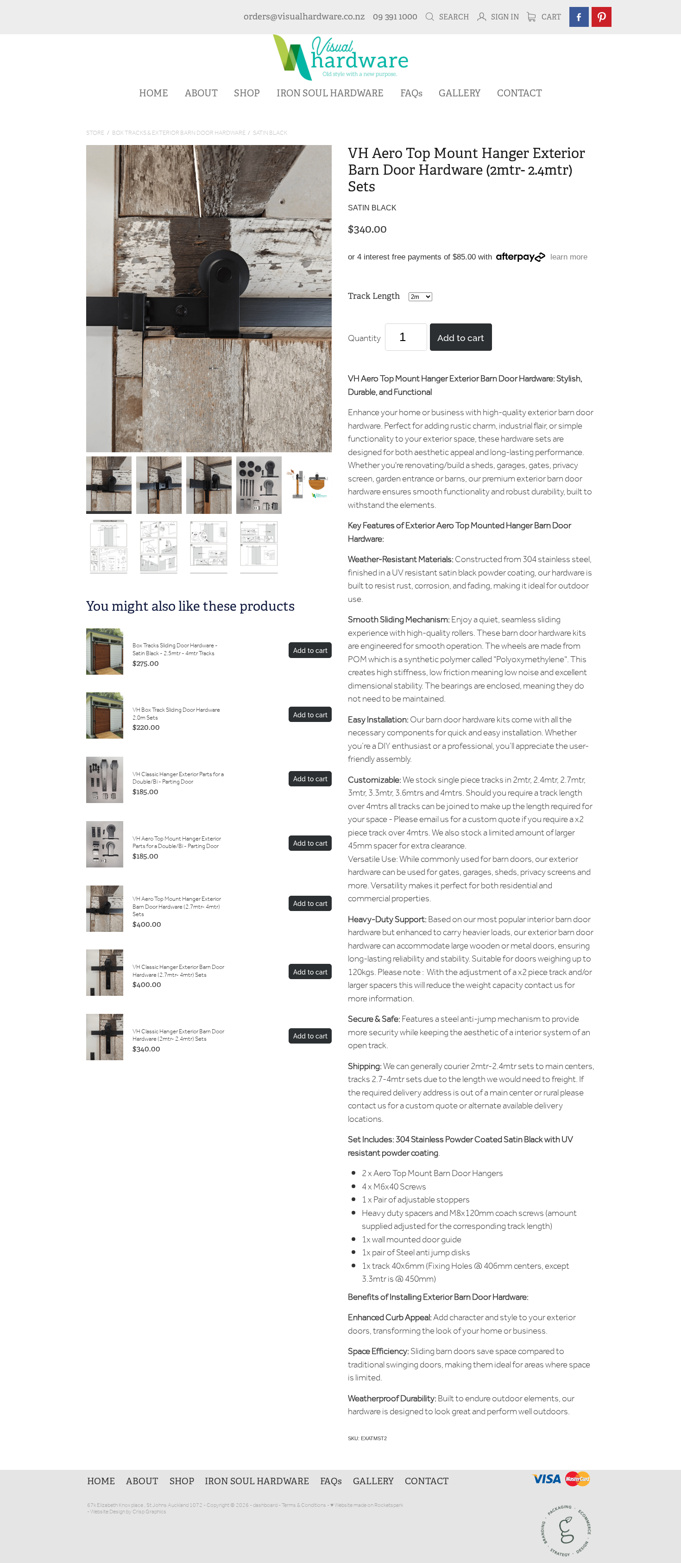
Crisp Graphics (149, 1511)
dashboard (265, 1505)
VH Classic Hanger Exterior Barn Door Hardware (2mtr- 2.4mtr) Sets (178, 1035)
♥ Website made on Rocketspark (366, 1505)
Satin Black (270, 133)
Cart (550, 17)
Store (95, 133)
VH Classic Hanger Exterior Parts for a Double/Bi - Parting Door (178, 778)
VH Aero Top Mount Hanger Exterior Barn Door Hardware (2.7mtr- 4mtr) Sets (176, 906)
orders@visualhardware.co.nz (304, 16)
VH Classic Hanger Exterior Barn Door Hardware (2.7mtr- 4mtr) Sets (178, 971)
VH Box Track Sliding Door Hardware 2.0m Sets (176, 714)
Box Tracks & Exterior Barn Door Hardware (179, 133)
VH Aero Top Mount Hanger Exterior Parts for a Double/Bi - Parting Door (176, 843)
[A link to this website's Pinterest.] (602, 17)
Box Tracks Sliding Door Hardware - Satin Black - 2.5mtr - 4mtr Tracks (175, 649)
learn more (568, 257)
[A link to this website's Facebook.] (579, 17)
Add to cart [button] (460, 337)
